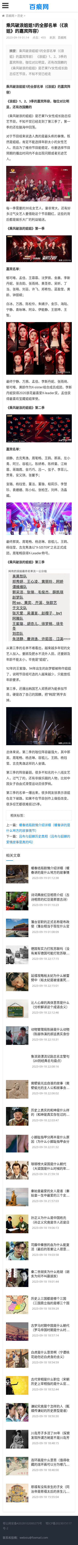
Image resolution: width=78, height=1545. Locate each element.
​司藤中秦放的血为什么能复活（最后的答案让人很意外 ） (52, 1246)
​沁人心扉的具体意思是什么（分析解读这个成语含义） (50, 1004)
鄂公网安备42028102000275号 (22, 1523)
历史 (20, 15)
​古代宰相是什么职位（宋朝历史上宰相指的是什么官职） (52, 1381)
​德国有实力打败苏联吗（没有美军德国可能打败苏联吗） (52, 950)
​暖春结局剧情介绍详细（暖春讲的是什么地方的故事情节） (50, 872)
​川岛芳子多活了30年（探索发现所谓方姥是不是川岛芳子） (50, 1437)
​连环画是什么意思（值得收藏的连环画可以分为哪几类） (52, 1462)
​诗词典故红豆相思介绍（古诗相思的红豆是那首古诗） (50, 896)
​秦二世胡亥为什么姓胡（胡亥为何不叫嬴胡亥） (50, 1273)
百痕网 (10, 15)
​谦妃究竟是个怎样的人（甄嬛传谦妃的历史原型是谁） (50, 1408)
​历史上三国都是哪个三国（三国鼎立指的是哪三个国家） (50, 1303)
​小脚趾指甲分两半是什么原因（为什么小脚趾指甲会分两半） (50, 1141)
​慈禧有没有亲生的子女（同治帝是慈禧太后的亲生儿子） (52, 1488)
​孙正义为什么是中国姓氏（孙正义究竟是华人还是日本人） (50, 1222)
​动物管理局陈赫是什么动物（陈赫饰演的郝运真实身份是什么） (50, 1034)
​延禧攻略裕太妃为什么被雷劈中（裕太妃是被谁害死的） (52, 977)
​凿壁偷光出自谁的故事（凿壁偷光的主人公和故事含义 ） (52, 1085)
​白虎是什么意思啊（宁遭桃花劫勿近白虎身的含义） (50, 1354)
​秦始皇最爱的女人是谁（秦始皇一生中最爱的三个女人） (52, 1193)
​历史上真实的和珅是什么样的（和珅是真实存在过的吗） (52, 1112)
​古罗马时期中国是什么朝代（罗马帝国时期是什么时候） (52, 1327)
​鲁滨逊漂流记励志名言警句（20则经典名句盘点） (50, 1058)
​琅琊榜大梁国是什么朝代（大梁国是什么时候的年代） (52, 1166)
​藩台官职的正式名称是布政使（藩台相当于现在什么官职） (50, 926)
